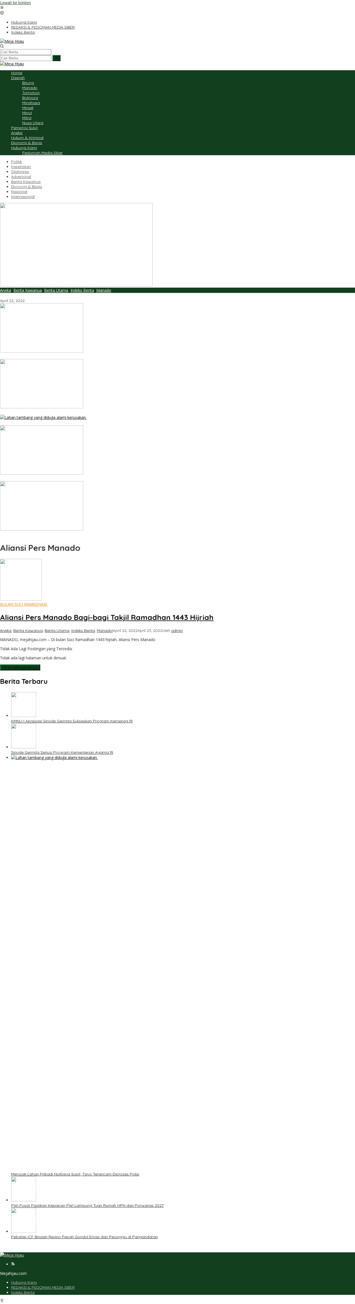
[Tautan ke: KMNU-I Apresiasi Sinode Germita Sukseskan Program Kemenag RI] (41, 351)
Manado (103, 290)
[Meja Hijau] (12, 41)
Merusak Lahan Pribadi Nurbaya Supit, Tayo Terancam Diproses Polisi (64, 422)
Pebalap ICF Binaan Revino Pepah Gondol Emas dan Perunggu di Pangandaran (73, 534)
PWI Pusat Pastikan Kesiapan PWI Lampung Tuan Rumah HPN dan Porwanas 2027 (76, 478)
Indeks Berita (82, 290)
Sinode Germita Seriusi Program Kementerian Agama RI (51, 412)
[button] (56, 58)
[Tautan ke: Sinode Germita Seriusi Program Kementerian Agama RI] (41, 406)
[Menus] (2, 8)
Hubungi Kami (24, 1282)
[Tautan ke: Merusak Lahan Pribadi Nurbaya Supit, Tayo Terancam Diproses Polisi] (43, 417)
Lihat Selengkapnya (20, 667)
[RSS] (13, 1264)
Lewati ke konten (15, 2)
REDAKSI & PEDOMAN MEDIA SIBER (43, 1287)
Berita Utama (56, 290)
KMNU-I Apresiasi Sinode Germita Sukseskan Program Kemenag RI (60, 356)
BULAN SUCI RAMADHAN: (23, 604)
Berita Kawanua (27, 290)
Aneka (5, 290)
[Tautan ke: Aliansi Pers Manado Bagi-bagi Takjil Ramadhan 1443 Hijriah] (76, 285)
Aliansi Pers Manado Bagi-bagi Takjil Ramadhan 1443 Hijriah (55, 295)
